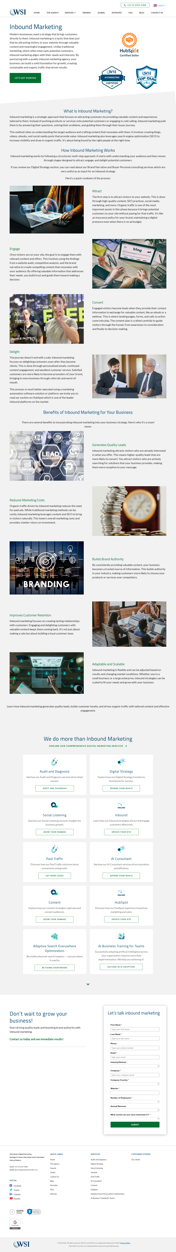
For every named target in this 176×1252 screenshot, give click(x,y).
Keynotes (54, 1185)
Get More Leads (55, 876)
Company (116, 1070)
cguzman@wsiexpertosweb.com (26, 1170)
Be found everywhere (54, 968)
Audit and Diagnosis (55, 788)
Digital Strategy (97, 1164)
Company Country (120, 1080)
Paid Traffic (95, 1177)
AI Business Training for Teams (103, 1198)
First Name (116, 1025)
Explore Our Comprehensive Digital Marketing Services (86, 746)
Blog (52, 1181)
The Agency (55, 1164)
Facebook (17, 1186)
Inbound (94, 1172)
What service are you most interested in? (130, 1115)
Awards (53, 1168)
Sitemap (53, 1194)
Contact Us (54, 1177)
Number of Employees (121, 1098)
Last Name (116, 1034)
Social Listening (97, 1168)
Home (52, 1159)
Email (114, 1053)
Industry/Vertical (119, 1062)
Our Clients (135, 1159)
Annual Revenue (118, 1106)
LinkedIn (17, 1194)
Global (52, 1172)
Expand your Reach (121, 788)
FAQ (52, 1189)
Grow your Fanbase (54, 832)
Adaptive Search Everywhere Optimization (107, 1194)
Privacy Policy (125, 1243)
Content (94, 1185)
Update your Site (121, 832)
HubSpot (94, 1189)
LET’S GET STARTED (25, 78)
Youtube (17, 1199)
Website (115, 1088)
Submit (135, 1124)
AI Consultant (96, 1181)
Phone (114, 1043)
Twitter (17, 1190)
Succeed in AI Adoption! (121, 967)
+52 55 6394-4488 (136, 5)
